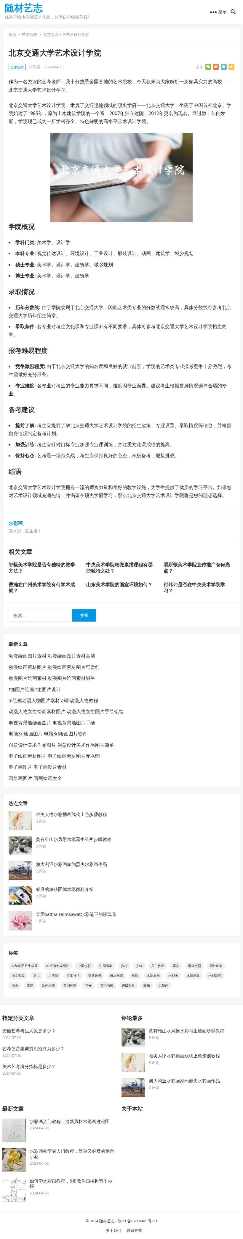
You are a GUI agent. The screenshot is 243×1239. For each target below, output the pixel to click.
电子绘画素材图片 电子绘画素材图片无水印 (54, 756)
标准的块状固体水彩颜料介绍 (65, 889)
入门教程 (157, 965)
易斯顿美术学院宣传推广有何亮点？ (197, 567)
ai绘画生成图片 (57, 965)
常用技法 (73, 975)
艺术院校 (29, 34)
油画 (15, 985)
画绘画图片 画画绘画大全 (35, 778)
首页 (12, 34)
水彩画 (35, 67)
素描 (30, 985)
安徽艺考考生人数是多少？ (29, 1031)
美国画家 (69, 985)
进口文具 (128, 985)
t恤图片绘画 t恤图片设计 (35, 689)
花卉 (88, 985)
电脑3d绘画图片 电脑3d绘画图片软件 (48, 733)
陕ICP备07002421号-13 (137, 1221)
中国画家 (105, 965)
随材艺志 (24, 7)
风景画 (163, 985)
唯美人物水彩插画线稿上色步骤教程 (71, 814)
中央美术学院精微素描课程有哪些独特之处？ (119, 567)
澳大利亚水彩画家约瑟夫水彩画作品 (71, 864)
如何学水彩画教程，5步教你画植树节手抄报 (71, 1183)
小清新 (53, 975)
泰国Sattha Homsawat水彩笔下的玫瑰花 (76, 914)
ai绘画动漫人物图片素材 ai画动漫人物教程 (53, 700)
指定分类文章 (18, 1017)
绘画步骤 (48, 985)
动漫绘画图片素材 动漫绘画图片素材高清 (52, 655)
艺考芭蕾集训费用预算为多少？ (33, 1048)
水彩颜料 (214, 975)
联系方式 (134, 1230)
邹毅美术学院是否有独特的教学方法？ (42, 567)
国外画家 (216, 965)
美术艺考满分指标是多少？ (29, 1066)
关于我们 (113, 1230)
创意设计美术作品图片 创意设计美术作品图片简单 (61, 745)
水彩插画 (153, 975)
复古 (36, 975)
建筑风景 (94, 975)
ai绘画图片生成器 (25, 965)
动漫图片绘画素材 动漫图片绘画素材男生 (52, 678)
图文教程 (18, 975)
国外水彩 (194, 965)
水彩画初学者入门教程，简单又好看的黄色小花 (72, 1154)
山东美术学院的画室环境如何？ (119, 584)
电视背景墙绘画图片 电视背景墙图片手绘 (52, 722)
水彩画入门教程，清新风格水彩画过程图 (70, 1121)
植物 (135, 975)
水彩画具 (193, 975)
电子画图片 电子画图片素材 (38, 767)
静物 (146, 985)
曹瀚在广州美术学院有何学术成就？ (42, 587)
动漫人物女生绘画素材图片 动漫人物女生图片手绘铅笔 (66, 711)
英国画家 (106, 985)
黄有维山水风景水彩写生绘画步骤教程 (73, 839)
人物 (139, 965)
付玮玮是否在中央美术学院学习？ (194, 587)
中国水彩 (84, 965)
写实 (176, 965)
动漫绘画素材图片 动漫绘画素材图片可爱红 (54, 667)
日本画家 (116, 975)
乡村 (124, 965)
